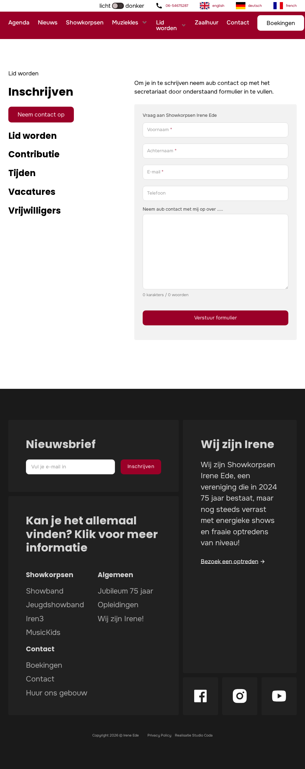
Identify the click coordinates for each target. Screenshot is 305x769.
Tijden (22, 173)
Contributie (34, 154)
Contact (238, 22)
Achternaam (162, 151)
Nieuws (47, 22)
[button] (101, 6)
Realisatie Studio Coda (194, 735)
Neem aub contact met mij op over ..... (183, 209)
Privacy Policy (159, 735)
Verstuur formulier (215, 318)
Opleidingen (118, 605)
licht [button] (105, 6)
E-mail (155, 172)
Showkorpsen (85, 22)
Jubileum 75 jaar (125, 591)
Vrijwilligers (34, 210)
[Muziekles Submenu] (144, 22)
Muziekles (125, 22)
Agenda (18, 22)
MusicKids (43, 633)
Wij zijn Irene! (121, 619)
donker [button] (134, 6)
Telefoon (156, 193)
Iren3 (35, 619)
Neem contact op (41, 114)
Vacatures (31, 192)
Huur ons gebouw (56, 693)
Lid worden (166, 25)
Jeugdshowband (55, 605)
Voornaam (159, 130)
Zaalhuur (206, 22)
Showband (44, 591)
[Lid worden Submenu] (183, 25)
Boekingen (281, 23)
